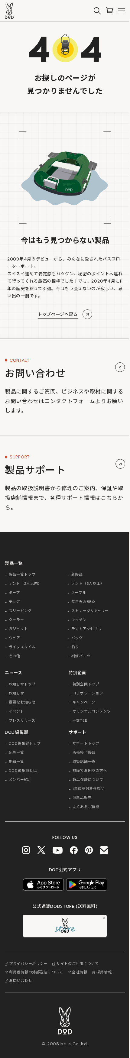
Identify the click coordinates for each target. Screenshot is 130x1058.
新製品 (77, 575)
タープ (14, 593)
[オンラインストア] (109, 11)
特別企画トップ (86, 684)
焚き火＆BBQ (83, 602)
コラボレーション (88, 693)
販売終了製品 (84, 753)
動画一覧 (16, 762)
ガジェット (18, 629)
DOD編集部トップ (25, 744)
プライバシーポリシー (28, 964)
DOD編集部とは (23, 771)
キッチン (79, 620)
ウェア (14, 638)
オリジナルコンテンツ (92, 712)
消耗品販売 (82, 798)
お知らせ (16, 693)
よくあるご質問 (86, 807)
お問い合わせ (20, 980)
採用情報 (104, 972)
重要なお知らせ (22, 702)
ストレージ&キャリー (90, 611)
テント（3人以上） (87, 584)
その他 (14, 656)
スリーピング (20, 611)
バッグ (77, 638)
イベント (16, 712)
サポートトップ (86, 744)
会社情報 (79, 972)
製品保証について (88, 780)
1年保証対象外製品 (89, 789)
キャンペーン (84, 702)
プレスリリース (22, 721)
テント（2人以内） (25, 584)
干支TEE (80, 721)
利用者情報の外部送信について (36, 972)
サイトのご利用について (78, 964)
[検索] (97, 11)
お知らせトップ (22, 684)
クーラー (16, 620)
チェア (14, 602)
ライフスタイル (22, 647)
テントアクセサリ (86, 629)
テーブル (78, 593)
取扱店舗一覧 (84, 762)
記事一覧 (16, 753)
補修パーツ (81, 656)
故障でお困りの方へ (90, 771)
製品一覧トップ (22, 575)
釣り (75, 647)
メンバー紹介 (20, 780)
